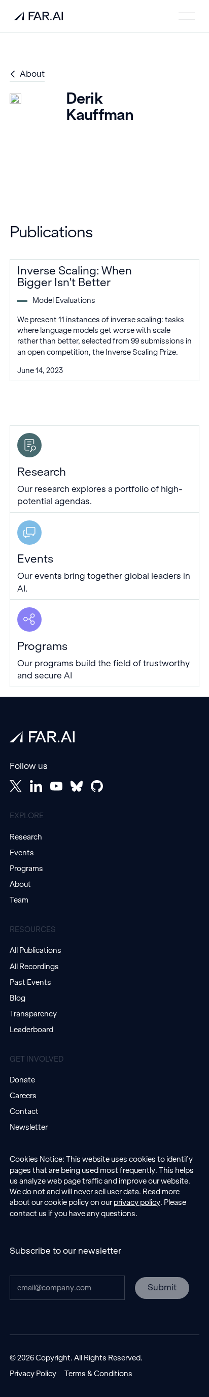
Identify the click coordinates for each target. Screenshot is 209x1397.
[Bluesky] (76, 786)
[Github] (97, 786)
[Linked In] (36, 786)
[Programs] (105, 643)
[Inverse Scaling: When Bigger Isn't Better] (105, 320)
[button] (187, 16)
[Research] (105, 469)
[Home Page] (38, 16)
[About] (27, 74)
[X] (16, 786)
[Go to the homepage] (42, 736)
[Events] (105, 556)
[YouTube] (56, 786)
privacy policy (137, 1202)
